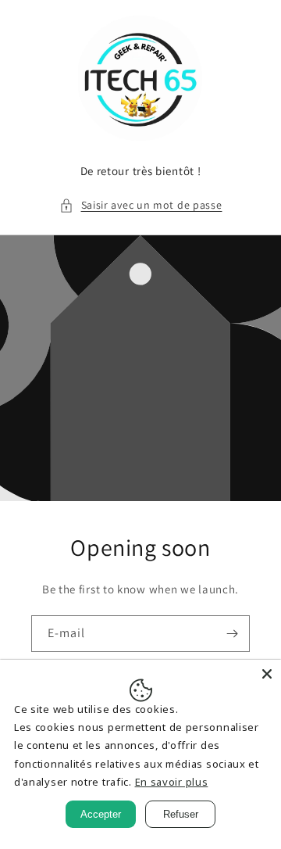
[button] (140, 205)
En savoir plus (171, 782)
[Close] (267, 674)
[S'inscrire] (232, 633)
